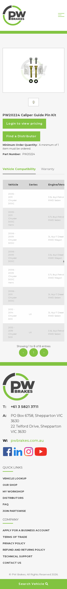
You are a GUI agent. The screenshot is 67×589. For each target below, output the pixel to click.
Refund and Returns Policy (24, 549)
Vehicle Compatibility (19, 169)
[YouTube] (40, 451)
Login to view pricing (24, 123)
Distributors (13, 498)
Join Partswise (14, 511)
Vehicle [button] (13, 184)
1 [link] (33, 352)
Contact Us (12, 562)
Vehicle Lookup (14, 478)
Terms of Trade (15, 537)
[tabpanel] (33, 70)
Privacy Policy (14, 543)
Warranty (47, 169)
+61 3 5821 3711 (24, 407)
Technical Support (18, 556)
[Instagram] (28, 451)
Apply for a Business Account (26, 530)
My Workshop (13, 491)
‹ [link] (23, 352)
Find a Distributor (21, 136)
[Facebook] (7, 451)
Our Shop (10, 485)
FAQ (6, 504)
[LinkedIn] (18, 451)
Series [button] (33, 184)
